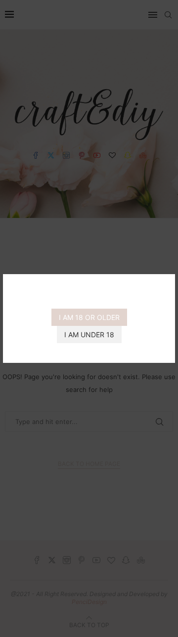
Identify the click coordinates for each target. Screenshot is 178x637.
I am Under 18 (89, 334)
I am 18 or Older (89, 317)
